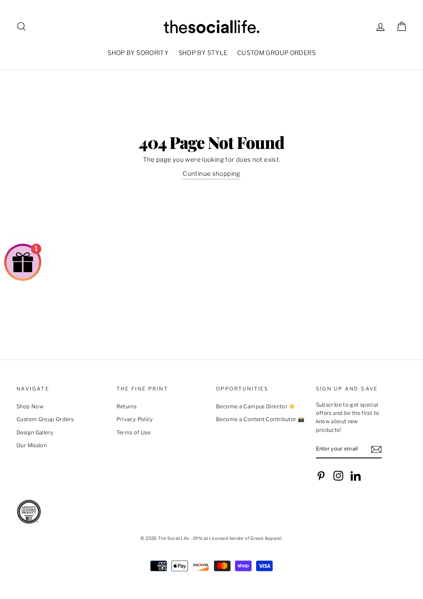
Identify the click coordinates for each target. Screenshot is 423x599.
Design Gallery (35, 432)
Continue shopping (211, 173)
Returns (126, 406)
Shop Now (30, 406)
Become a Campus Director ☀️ (256, 406)
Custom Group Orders (45, 419)
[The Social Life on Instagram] (338, 476)
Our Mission (32, 445)
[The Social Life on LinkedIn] (356, 476)
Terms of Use (133, 432)
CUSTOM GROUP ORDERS (276, 53)
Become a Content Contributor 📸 (260, 419)
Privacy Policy (134, 419)
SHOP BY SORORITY (138, 53)
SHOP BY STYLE (203, 53)
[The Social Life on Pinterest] (321, 476)
